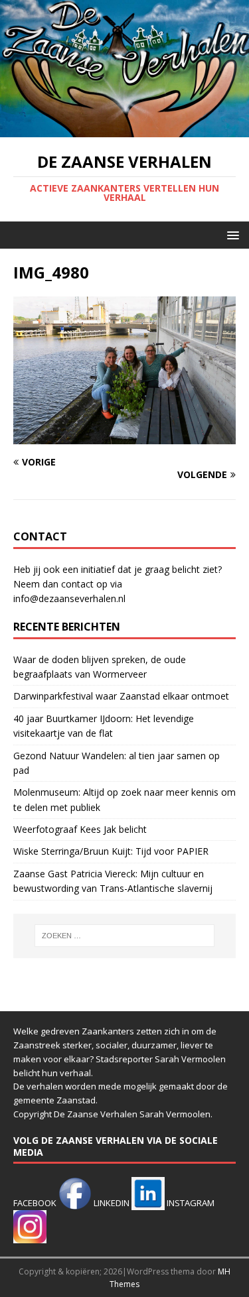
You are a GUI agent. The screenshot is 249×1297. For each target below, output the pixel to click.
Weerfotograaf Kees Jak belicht (80, 829)
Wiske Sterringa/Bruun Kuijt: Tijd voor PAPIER (110, 851)
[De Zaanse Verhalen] (124, 129)
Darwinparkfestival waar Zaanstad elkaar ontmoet (121, 696)
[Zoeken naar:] (125, 935)
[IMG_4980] (124, 436)
